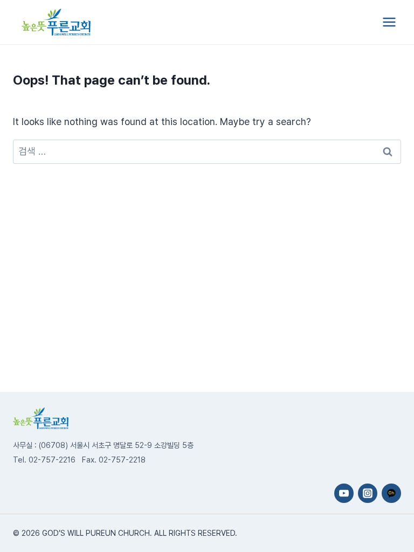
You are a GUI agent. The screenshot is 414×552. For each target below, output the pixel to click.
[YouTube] (344, 493)
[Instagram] (367, 493)
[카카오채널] (391, 493)
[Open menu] (389, 22)
